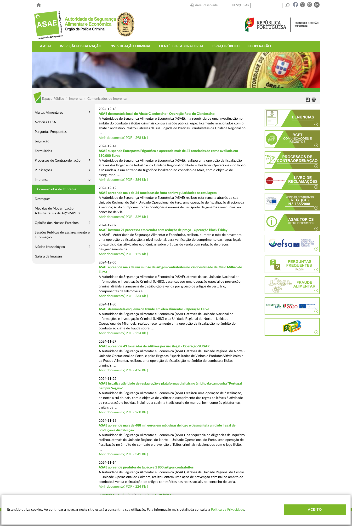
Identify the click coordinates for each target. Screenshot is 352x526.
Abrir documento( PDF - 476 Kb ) (123, 370)
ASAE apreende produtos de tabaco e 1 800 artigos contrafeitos (146, 467)
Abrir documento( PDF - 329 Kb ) (123, 217)
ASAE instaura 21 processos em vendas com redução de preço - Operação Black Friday (163, 230)
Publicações (43, 170)
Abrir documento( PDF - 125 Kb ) (123, 254)
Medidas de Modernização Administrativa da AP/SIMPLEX (57, 211)
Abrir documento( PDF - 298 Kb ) (123, 138)
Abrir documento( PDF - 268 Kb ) (123, 412)
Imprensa (41, 179)
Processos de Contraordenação (57, 160)
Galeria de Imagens (48, 256)
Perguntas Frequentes (51, 132)
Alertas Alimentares (49, 112)
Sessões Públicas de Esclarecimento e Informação (62, 235)
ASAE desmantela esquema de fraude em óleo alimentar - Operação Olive (154, 309)
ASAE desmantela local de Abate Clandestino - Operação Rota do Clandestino (157, 114)
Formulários (43, 151)
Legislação (42, 141)
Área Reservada (206, 5)
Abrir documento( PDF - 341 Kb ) (123, 454)
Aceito (315, 509)
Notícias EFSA (45, 122)
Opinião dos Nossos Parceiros (57, 223)
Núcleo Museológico (50, 247)
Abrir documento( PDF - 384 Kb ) (123, 179)
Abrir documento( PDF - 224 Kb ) (123, 333)
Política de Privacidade (227, 509)
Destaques (42, 199)
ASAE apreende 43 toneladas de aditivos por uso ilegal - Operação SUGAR (154, 346)
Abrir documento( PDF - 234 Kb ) (123, 296)
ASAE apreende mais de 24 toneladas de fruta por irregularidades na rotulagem (158, 193)
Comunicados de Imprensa (56, 189)
